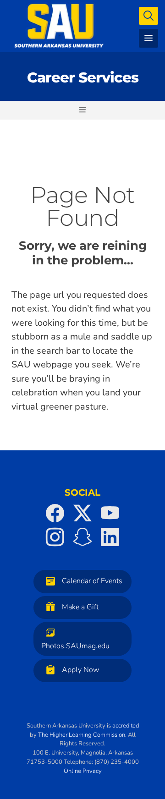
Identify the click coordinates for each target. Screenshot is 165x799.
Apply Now (80, 670)
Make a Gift (80, 607)
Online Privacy (83, 771)
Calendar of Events (92, 581)
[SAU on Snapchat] (82, 537)
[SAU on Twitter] (82, 513)
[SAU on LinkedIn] (110, 537)
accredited (125, 726)
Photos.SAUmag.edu (75, 646)
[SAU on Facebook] (55, 513)
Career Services (82, 77)
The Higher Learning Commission (81, 735)
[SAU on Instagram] (55, 537)
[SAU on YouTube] (110, 513)
